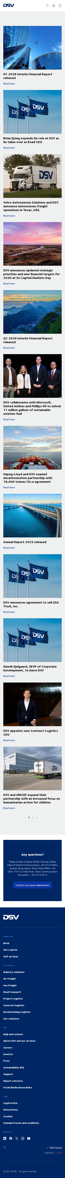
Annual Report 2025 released (24, 541)
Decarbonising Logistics (17, 1012)
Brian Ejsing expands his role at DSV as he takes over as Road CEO (31, 140)
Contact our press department (33, 885)
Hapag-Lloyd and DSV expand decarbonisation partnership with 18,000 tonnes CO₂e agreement (27, 477)
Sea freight (10, 985)
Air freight (9, 978)
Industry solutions (13, 972)
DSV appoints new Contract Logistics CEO (30, 732)
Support (8, 1074)
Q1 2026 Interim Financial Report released (28, 340)
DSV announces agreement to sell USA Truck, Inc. (31, 604)
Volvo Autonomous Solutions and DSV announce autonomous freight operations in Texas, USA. (30, 206)
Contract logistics (13, 1005)
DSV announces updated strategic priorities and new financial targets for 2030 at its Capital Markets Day (31, 274)
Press (6, 1061)
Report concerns (13, 1081)
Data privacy (10, 1109)
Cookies (8, 1116)
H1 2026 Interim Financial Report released (27, 75)
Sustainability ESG (13, 1067)
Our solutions (11, 1018)
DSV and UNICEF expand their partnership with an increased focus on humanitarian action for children (31, 798)
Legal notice (10, 1103)
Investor (8, 1054)
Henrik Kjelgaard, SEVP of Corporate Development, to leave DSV (30, 668)
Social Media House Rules (17, 1087)
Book (6, 943)
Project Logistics (13, 998)
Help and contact (13, 1034)
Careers (7, 1047)
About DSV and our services (19, 1041)
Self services (10, 956)
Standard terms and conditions (21, 1123)
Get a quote (10, 950)
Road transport (12, 992)
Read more (26, 83)
